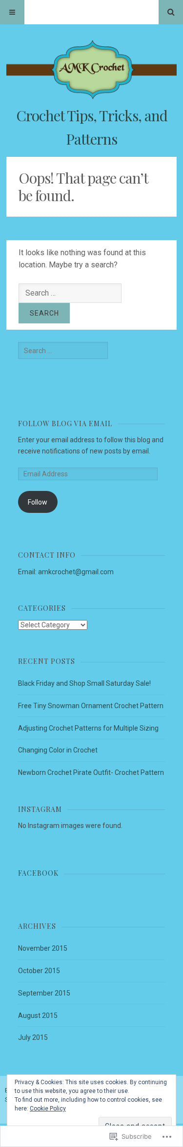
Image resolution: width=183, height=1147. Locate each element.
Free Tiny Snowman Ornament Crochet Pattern (90, 706)
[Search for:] (70, 293)
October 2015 (39, 971)
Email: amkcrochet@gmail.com (66, 572)
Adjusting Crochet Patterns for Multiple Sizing (88, 728)
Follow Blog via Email (65, 423)
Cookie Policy (48, 1108)
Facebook (38, 873)
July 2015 (33, 1037)
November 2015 (42, 948)
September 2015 (44, 993)
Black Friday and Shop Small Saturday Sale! (84, 683)
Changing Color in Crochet (58, 750)
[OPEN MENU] (12, 12)
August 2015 (38, 1015)
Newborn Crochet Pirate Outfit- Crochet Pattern (91, 772)
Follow (37, 502)
